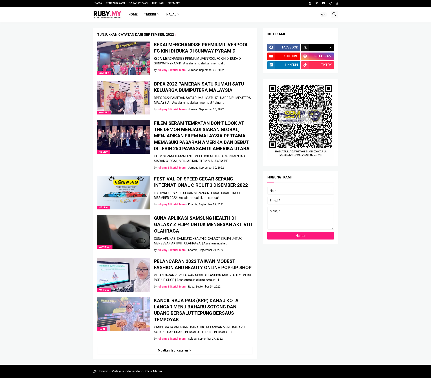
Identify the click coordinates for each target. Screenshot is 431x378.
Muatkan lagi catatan (173, 350)
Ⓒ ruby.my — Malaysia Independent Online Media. (128, 371)
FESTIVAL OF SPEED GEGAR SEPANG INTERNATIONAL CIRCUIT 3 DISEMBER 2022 (201, 182)
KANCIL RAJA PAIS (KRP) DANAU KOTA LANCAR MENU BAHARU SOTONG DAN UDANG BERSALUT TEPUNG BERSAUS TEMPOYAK (196, 310)
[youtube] (323, 3)
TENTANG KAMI (115, 3)
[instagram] (337, 3)
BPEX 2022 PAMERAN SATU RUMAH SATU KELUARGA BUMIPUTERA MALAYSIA (199, 87)
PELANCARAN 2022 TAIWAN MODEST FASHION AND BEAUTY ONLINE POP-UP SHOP (203, 264)
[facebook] (310, 3)
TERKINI (150, 14)
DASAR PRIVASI (138, 3)
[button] (323, 14)
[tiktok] (330, 3)
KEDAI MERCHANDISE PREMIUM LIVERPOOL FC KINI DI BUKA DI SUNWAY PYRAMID (201, 48)
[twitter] (316, 3)
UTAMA (97, 3)
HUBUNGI (158, 3)
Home (133, 14)
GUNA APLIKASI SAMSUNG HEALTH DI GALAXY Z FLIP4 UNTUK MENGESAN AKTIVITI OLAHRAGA (203, 224)
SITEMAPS (174, 3)
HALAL (171, 14)
